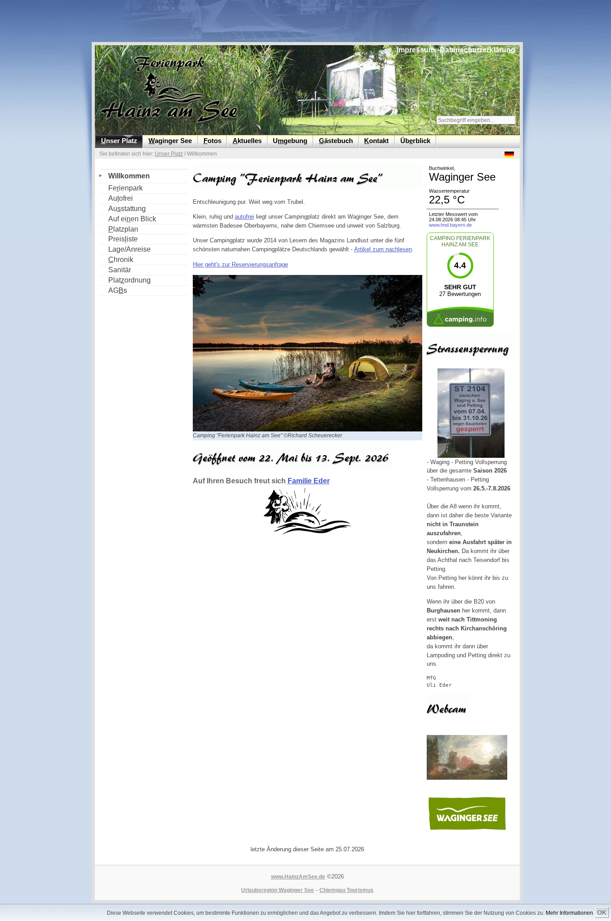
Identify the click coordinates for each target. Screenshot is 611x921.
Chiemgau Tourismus (346, 890)
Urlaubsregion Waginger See (277, 890)
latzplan (118, 228)
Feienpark (121, 187)
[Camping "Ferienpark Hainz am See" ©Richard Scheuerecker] (310, 429)
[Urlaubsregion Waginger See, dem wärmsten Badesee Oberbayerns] (467, 829)
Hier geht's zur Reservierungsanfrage (240, 264)
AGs (113, 290)
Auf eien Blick (127, 218)
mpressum (416, 50)
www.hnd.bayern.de (450, 225)
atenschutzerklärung (477, 50)
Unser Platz (169, 154)
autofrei (244, 216)
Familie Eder (309, 481)
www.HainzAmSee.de (298, 877)
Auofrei (116, 198)
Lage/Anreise (125, 249)
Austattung (122, 208)
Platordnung (125, 279)
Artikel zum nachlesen (383, 249)
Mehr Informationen (569, 913)
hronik (116, 259)
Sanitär (115, 269)
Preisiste (118, 238)
